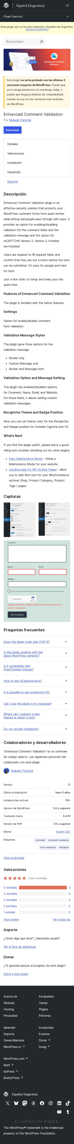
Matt (9, 1065)
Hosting (9, 1009)
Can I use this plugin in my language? (28, 703)
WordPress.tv (14, 1047)
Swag (44, 1047)
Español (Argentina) (25, 1094)
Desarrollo (14, 172)
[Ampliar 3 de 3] (65, 545)
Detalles (12, 144)
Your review (11, 919)
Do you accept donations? (21, 729)
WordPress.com (16, 1058)
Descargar (12, 129)
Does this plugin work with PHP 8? (27, 642)
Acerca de (10, 996)
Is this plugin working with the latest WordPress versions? (23, 654)
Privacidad (11, 1015)
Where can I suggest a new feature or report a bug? (22, 715)
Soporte (12, 181)
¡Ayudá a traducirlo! (37, 29)
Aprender (9, 1027)
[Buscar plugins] (41, 41)
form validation (48, 847)
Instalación (14, 162)
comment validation (58, 840)
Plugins (43, 1009)
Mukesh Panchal (20, 120)
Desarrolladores (14, 1040)
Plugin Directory (13, 16)
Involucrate (46, 1027)
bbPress (11, 1071)
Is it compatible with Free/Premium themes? (19, 667)
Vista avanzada (14, 858)
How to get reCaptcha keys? (23, 681)
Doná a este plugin (16, 974)
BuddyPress (13, 1078)
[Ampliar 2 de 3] (65, 507)
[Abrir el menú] (68, 5)
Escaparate (46, 996)
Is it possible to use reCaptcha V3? (27, 692)
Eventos (44, 1034)
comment (40, 840)
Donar (44, 1040)
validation (64, 847)
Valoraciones (15, 153)
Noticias (9, 1003)
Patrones (45, 1015)
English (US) (63, 831)
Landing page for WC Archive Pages (33, 469)
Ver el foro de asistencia (20, 946)
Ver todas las (61, 919)
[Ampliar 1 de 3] (31, 507)
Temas (43, 1003)
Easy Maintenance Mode (25, 458)
